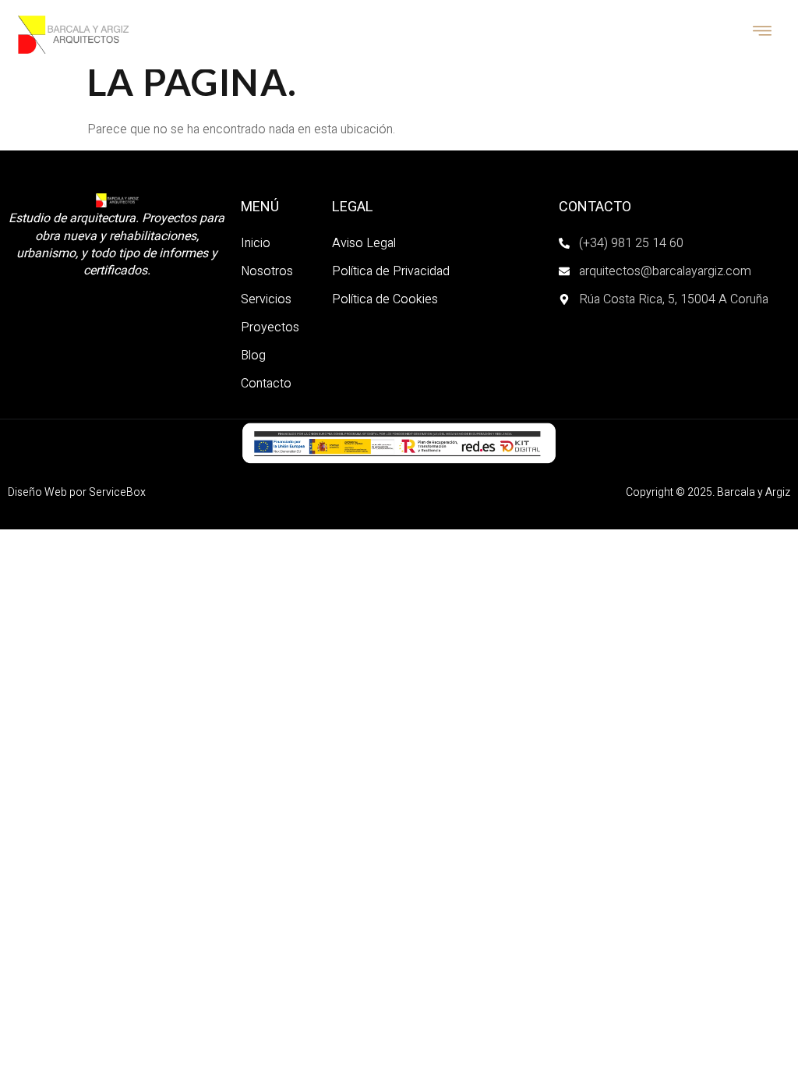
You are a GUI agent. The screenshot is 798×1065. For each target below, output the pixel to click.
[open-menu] (762, 33)
